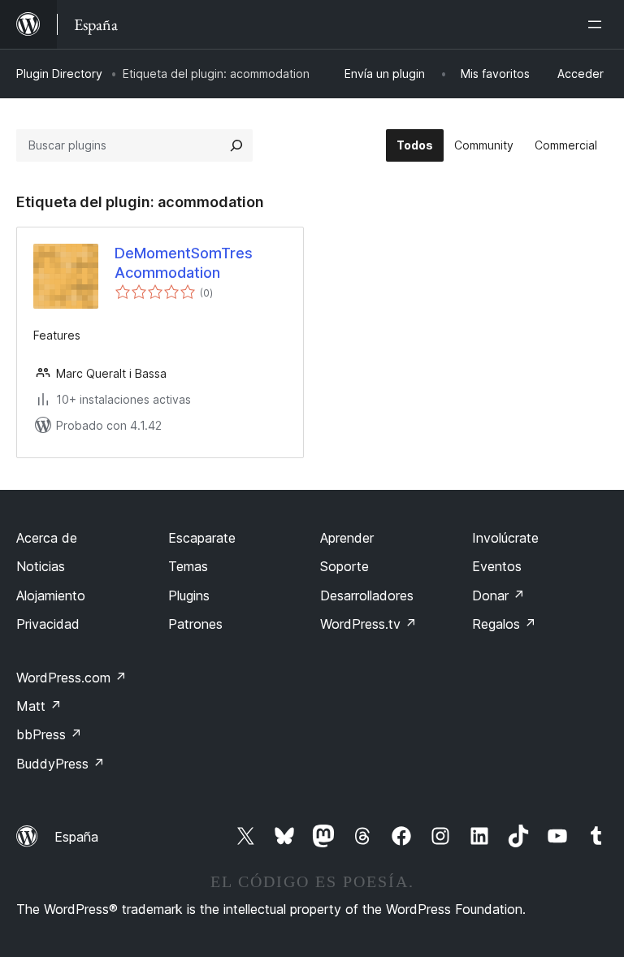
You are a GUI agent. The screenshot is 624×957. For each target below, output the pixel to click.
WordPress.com (71, 677)
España (76, 837)
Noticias (40, 566)
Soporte (344, 566)
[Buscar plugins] (236, 145)
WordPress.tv (368, 624)
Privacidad (48, 624)
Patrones (195, 624)
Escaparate (202, 538)
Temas (188, 566)
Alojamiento (50, 595)
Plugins (189, 595)
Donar (498, 595)
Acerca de (46, 538)
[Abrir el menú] (598, 24)
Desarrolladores (367, 595)
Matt (39, 706)
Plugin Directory (59, 73)
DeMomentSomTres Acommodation (184, 262)
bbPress (49, 734)
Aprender (347, 538)
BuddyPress (60, 764)
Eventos (497, 566)
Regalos (504, 624)
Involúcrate (505, 538)
